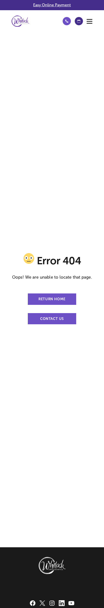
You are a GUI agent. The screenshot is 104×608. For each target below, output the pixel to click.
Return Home (51, 299)
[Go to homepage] (33, 21)
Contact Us (52, 319)
